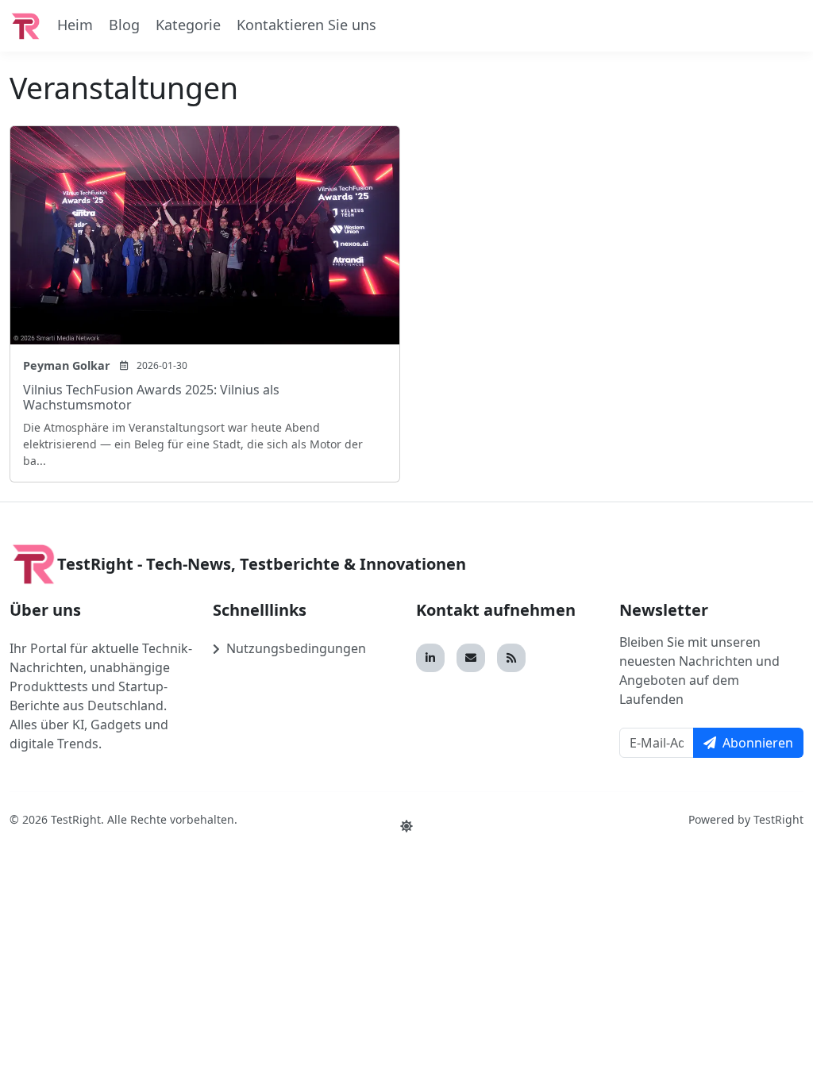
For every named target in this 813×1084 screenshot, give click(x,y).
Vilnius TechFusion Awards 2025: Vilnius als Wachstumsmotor (151, 397)
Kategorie (188, 24)
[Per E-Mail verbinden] (471, 658)
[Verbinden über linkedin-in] (430, 658)
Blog (124, 24)
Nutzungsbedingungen (296, 648)
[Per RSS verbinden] (511, 658)
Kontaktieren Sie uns (306, 24)
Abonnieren (757, 742)
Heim (75, 24)
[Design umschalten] (406, 826)
